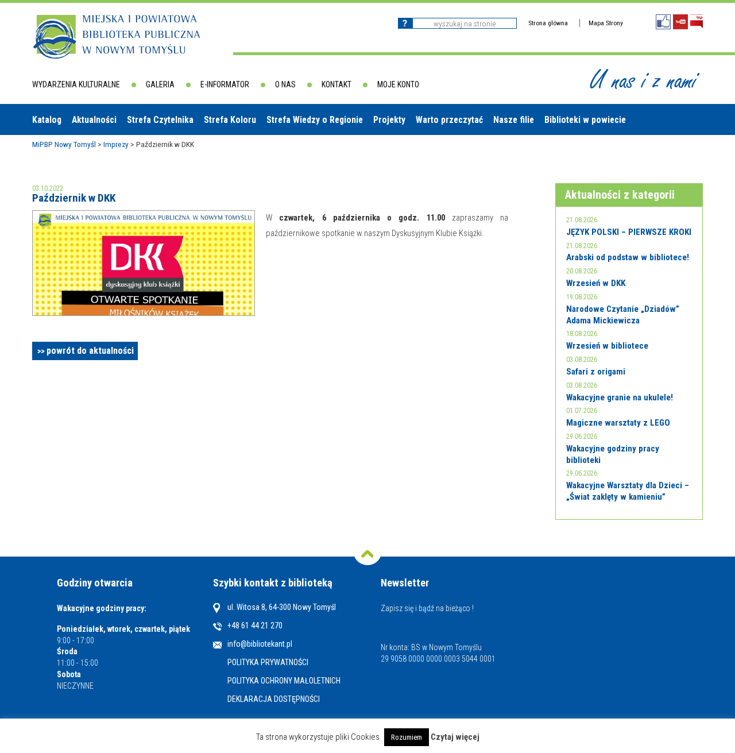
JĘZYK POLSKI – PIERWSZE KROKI (628, 232)
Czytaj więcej (455, 737)
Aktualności (94, 119)
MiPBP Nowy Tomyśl (64, 144)
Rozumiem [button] (406, 737)
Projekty (389, 119)
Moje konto (398, 84)
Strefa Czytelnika (160, 119)
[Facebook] (663, 21)
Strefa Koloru (230, 119)
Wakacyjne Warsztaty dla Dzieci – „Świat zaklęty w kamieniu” (627, 491)
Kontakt (336, 84)
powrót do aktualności (90, 350)
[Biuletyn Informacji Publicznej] (696, 21)
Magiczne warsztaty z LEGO (618, 423)
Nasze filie (513, 119)
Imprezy (116, 144)
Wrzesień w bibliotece (607, 346)
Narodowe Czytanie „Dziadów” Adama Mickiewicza (622, 315)
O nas (285, 84)
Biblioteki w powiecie (585, 119)
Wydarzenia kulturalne (76, 84)
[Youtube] (680, 21)
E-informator (224, 84)
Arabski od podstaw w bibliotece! (627, 257)
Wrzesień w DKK (595, 283)
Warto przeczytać (449, 119)
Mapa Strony (606, 23)
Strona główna (548, 23)
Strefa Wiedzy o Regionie (314, 119)
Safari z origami (595, 371)
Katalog (46, 119)
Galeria (160, 84)
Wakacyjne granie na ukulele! (619, 397)
